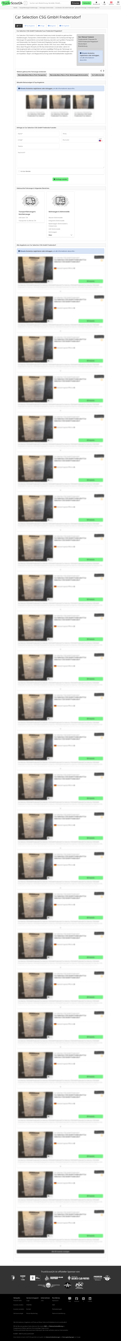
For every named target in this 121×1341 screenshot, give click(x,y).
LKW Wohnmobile (54, 229)
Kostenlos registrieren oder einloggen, (39, 88)
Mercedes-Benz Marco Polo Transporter (32, 75)
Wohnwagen (53, 232)
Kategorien (52, 26)
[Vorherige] (101, 71)
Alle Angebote (65, 26)
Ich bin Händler (26, 171)
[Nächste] (103, 71)
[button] (118, 3)
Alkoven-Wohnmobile (56, 217)
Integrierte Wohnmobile (56, 221)
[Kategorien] (25, 3)
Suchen (76, 3)
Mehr (50, 235)
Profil (19, 26)
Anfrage (42, 26)
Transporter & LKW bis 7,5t (27, 221)
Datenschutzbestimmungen (53, 1337)
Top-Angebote (30, 26)
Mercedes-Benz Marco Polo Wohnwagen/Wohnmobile (69, 75)
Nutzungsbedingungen (68, 1337)
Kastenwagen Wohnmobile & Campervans (58, 225)
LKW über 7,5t (23, 217)
